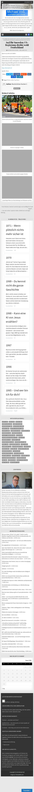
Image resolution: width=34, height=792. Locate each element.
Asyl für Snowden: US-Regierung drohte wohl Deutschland (17, 45)
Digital (18, 38)
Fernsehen (6, 433)
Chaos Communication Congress (10, 506)
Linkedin (20, 77)
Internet (16, 440)
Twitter (10, 74)
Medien (17, 40)
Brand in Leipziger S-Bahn (17, 147)
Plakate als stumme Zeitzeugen (10, 612)
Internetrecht (20, 442)
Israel (5, 444)
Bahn (11, 422)
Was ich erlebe (22, 460)
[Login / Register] (31, 35)
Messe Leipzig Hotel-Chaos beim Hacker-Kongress (15, 603)
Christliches (7, 424)
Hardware (6, 440)
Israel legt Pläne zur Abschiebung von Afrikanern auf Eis (17, 200)
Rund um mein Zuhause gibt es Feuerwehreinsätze (15, 592)
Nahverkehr (6, 451)
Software (6, 455)
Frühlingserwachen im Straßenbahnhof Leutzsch (14, 627)
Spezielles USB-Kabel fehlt (9, 644)
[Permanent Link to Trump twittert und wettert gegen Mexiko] (17, 161)
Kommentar (6, 446)
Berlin (19, 422)
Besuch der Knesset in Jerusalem (10, 620)
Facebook (17, 74)
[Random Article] (29, 35)
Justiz (24, 444)
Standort (25, 455)
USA (4, 460)
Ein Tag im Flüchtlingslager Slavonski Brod (13, 641)
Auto (5, 422)
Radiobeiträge (7, 453)
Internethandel (8, 442)
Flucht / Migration (8, 435)
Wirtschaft (14, 462)
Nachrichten (22, 40)
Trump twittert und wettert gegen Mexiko (17, 174)
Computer (6, 38)
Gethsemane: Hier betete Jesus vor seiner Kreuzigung (16, 561)
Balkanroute (22, 513)
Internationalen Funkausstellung (12, 511)
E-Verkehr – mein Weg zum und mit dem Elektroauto (15, 727)
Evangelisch (15, 431)
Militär (14, 449)
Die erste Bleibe (6, 615)
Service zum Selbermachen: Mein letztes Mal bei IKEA (16, 646)
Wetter (5, 462)
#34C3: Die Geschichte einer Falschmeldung (13, 651)
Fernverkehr (17, 433)
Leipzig (27, 446)
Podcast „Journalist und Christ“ (10, 720)
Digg (14, 77)
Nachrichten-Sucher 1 (13, 50)
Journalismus (15, 444)
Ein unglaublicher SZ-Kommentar (10, 545)
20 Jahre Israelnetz (7, 617)
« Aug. (3, 688)
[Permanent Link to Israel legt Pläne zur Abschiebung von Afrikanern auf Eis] (17, 187)
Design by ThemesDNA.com (17, 774)
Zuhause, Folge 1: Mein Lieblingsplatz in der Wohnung (16, 607)
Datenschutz (13, 38)
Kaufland (7, 702)
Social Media (18, 453)
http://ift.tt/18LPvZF (7, 68)
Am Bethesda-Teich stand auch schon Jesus (13, 589)
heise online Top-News (13, 80)
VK (30, 74)
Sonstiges (16, 455)
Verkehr (11, 460)
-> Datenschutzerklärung (8, 742)
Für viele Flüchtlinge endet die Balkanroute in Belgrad (16, 571)
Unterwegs (21, 458)
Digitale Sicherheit (25, 38)
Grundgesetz (20, 30)
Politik (28, 40)
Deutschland (18, 426)
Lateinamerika (17, 446)
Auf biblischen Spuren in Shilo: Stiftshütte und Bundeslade (17, 580)
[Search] (26, 35)
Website (17, 88)
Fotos (19, 435)
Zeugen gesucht (6, 566)
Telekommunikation (8, 458)
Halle (21, 437)
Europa (5, 431)
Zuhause (4, 568)
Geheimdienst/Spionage (9, 40)
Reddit (24, 74)
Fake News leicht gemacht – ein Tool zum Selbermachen (16, 540)
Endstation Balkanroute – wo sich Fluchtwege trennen (16, 636)
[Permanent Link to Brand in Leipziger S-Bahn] (17, 134)
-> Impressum (5, 744)
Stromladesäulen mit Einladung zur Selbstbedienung (15, 585)
